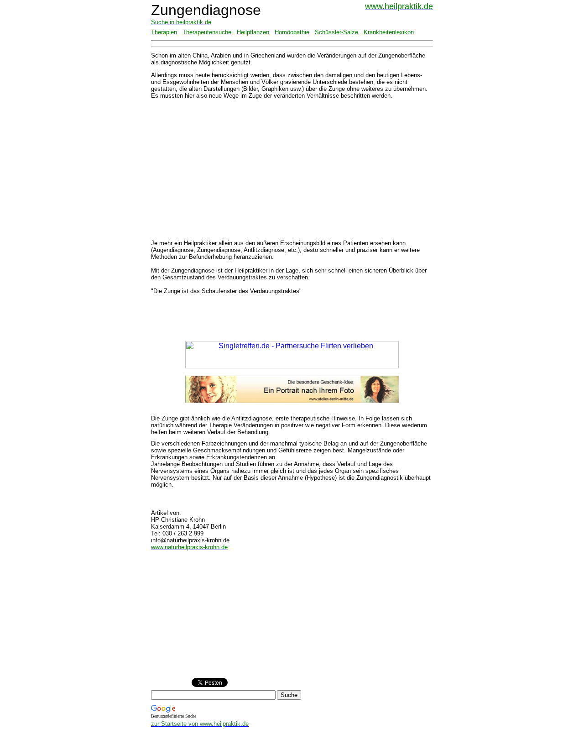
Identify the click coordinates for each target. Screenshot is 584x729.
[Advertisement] (220, 169)
